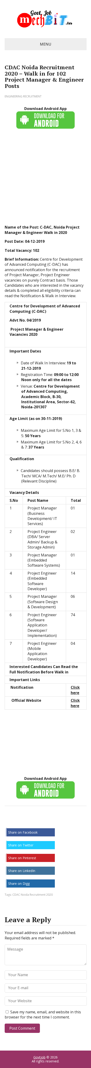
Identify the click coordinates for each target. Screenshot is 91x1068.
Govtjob (39, 1057)
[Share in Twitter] (56, 821)
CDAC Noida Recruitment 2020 (32, 895)
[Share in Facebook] (9, 821)
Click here (75, 690)
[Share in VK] (21, 821)
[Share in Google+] (44, 821)
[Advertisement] (45, 179)
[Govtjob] (46, 19)
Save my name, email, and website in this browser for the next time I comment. (43, 1014)
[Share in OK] (32, 821)
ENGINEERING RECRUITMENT (23, 96)
